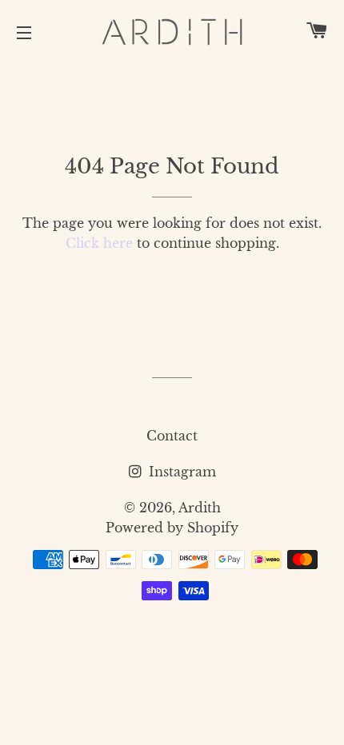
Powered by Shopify (172, 528)
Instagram (180, 472)
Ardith (199, 508)
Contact (172, 436)
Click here (99, 243)
